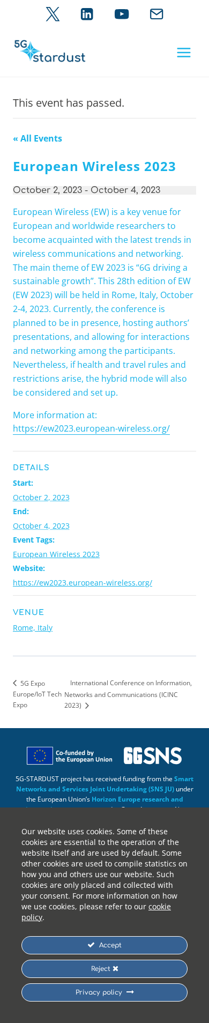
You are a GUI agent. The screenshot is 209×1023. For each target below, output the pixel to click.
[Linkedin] (87, 14)
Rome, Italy (33, 627)
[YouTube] (122, 14)
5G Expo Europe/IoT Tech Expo (37, 694)
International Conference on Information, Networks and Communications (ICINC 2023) (128, 694)
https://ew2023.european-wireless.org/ (91, 428)
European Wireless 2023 (56, 554)
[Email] (157, 14)
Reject (102, 969)
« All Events (37, 138)
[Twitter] (53, 14)
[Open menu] (183, 52)
